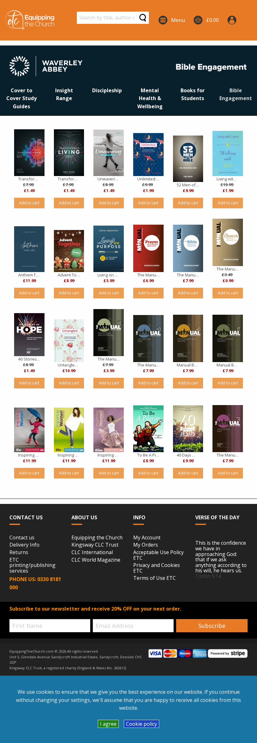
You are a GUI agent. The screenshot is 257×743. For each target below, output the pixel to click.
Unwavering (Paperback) (108, 179)
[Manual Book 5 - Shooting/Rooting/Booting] (188, 338)
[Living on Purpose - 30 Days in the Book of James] (108, 249)
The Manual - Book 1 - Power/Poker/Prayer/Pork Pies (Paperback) (108, 359)
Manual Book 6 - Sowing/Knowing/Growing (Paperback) (228, 365)
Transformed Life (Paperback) (29, 179)
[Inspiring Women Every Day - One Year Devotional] (29, 430)
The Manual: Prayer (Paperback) (148, 275)
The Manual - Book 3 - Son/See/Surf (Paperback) (148, 365)
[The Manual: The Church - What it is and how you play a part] (227, 242)
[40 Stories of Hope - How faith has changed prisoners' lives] (29, 334)
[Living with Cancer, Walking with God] (227, 153)
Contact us (21, 538)
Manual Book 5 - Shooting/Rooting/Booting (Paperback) (188, 365)
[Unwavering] (108, 153)
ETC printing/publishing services (32, 565)
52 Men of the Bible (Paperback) (188, 185)
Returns (18, 552)
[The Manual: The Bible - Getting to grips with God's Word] (188, 248)
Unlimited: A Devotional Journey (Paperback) (148, 179)
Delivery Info (24, 545)
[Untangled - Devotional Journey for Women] (69, 340)
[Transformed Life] (29, 152)
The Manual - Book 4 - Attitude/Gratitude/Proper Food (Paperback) (228, 455)
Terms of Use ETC (154, 578)
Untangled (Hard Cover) (69, 365)
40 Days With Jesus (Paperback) (188, 455)
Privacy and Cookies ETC (156, 568)
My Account (146, 538)
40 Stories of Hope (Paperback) (29, 359)
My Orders (145, 545)
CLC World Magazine (95, 560)
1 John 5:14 (208, 576)
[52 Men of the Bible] (188, 159)
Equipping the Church (97, 538)
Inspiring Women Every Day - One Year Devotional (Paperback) (29, 455)
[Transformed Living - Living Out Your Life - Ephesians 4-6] (69, 152)
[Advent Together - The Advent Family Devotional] (69, 251)
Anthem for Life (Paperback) (29, 275)
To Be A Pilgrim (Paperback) (148, 455)
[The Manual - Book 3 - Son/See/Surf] (148, 338)
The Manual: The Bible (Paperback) (188, 275)
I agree (108, 723)
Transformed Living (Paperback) (69, 179)
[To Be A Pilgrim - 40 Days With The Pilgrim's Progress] (148, 428)
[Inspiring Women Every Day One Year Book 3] (108, 430)
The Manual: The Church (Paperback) (228, 269)
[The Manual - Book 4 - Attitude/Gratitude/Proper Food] (227, 428)
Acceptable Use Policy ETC (158, 555)
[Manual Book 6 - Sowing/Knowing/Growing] (227, 338)
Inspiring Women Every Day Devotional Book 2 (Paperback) (69, 455)
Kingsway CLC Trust (94, 545)
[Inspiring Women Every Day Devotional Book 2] (69, 430)
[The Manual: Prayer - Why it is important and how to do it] (148, 248)
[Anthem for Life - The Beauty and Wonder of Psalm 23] (29, 249)
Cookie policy (141, 723)
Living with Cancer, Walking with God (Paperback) (228, 179)
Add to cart (29, 203)
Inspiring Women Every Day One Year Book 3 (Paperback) (108, 455)
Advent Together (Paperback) (69, 275)
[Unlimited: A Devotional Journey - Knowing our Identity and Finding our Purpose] (148, 154)
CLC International (92, 552)
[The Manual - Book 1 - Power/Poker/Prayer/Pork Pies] (108, 332)
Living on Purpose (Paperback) (108, 275)
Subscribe (211, 625)
